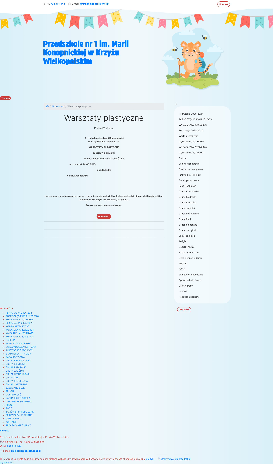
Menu (6, 98)
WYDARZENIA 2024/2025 (193, 147)
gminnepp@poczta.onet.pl (94, 3)
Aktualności (58, 106)
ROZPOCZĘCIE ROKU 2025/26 (195, 119)
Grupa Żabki (185, 219)
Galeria (182, 158)
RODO (182, 269)
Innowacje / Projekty (190, 174)
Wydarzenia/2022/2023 (192, 152)
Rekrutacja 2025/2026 (191, 130)
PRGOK (183, 263)
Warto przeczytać (188, 136)
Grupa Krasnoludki (189, 191)
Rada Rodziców (187, 185)
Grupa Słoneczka (188, 224)
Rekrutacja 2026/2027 (191, 113)
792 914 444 (57, 3)
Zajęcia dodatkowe (189, 163)
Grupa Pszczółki (187, 202)
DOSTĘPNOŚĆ (187, 246)
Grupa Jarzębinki (188, 230)
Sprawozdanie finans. (190, 280)
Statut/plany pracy (189, 180)
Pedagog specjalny (189, 296)
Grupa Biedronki (187, 197)
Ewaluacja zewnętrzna (191, 169)
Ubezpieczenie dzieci (190, 258)
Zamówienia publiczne (191, 274)
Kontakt (223, 4)
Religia (182, 241)
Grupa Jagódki (187, 208)
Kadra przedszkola (189, 252)
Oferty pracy (186, 285)
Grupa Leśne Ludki (189, 213)
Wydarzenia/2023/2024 (192, 141)
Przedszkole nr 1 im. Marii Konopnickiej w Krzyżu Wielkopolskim (86, 52)
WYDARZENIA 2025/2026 (193, 124)
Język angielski (187, 235)
